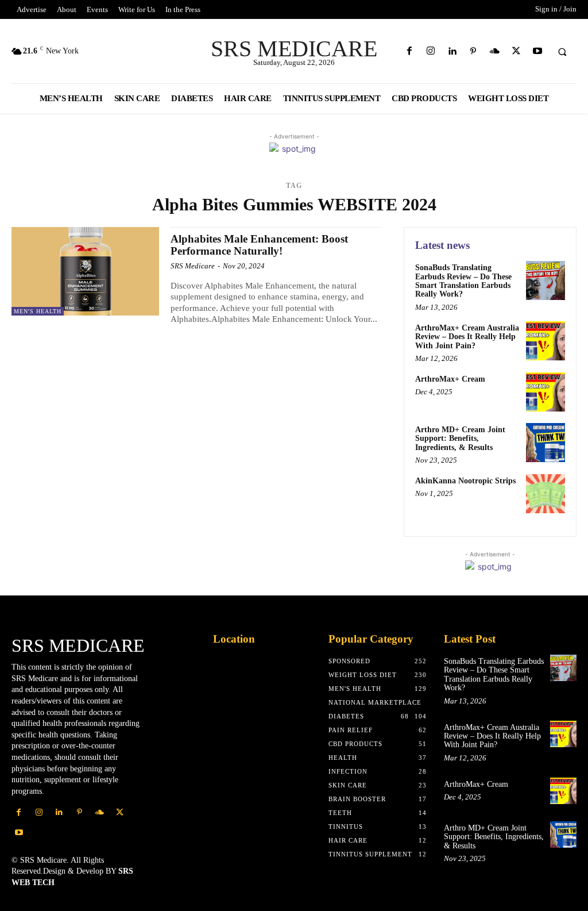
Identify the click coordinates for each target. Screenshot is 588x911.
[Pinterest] (473, 51)
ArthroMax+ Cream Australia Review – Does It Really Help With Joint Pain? (467, 337)
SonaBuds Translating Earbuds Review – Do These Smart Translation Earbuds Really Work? (463, 280)
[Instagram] (430, 51)
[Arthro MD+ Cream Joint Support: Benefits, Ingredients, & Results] (545, 442)
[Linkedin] (451, 51)
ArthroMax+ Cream (450, 379)
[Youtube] (537, 51)
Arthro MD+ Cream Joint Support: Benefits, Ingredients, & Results (460, 438)
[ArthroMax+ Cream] (545, 392)
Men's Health (37, 311)
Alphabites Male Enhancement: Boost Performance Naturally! (259, 245)
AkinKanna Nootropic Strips (465, 480)
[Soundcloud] (494, 51)
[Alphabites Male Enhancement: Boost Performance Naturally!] (85, 271)
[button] (562, 51)
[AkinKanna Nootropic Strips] (545, 493)
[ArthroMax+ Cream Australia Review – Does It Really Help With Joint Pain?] (545, 340)
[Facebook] (409, 51)
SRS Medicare (193, 266)
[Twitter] (516, 51)
